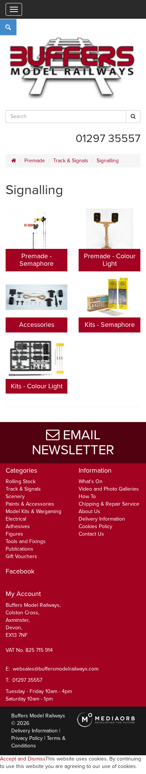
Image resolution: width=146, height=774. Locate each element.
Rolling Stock (21, 481)
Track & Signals (70, 160)
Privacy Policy (27, 738)
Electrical (16, 519)
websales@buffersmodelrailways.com (55, 669)
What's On (91, 481)
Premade (34, 160)
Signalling (108, 160)
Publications (19, 549)
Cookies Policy (95, 526)
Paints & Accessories (30, 504)
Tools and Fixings (26, 541)
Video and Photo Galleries (109, 489)
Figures (14, 534)
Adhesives (18, 526)
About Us (89, 511)
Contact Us (91, 534)
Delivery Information (102, 519)
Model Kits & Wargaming (33, 511)
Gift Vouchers (21, 556)
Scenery (15, 496)
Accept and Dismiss (22, 759)
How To (87, 496)
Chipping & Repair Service (109, 504)
